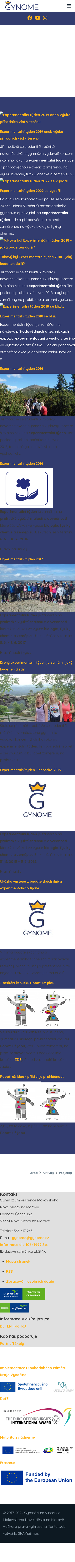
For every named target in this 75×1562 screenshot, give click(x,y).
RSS (9, 1271)
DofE (4, 1398)
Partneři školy (12, 1343)
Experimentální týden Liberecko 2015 (30, 770)
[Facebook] (30, 18)
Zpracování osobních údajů (30, 1281)
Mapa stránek (18, 1261)
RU (23, 1326)
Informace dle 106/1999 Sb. (24, 1244)
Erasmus (7, 1462)
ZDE (17, 1059)
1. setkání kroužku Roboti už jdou (27, 983)
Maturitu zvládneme (17, 1437)
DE (2, 1326)
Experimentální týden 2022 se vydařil (30, 190)
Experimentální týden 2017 (21, 559)
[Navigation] (69, 6)
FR (16, 1326)
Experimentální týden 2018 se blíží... (28, 316)
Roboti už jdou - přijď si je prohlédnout (32, 1076)
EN (9, 1326)
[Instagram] (45, 18)
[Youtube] (37, 18)
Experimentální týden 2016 (21, 368)
